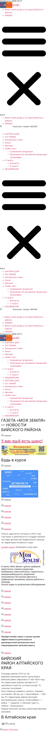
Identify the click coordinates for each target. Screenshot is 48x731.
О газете (9, 160)
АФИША (8, 15)
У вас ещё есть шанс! (22, 441)
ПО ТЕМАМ (10, 137)
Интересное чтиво (14, 140)
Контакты (14, 163)
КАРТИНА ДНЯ (12, 134)
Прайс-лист (10, 148)
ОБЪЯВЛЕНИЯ (12, 169)
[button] (24, 66)
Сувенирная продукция (21, 151)
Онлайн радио (8, 547)
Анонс (8, 142)
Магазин (9, 145)
